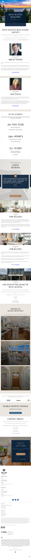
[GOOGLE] (15, 500)
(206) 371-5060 (25, 2)
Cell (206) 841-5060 (4, 491)
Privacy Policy (10, 534)
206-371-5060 (16, 431)
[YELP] (13, 500)
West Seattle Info (4, 514)
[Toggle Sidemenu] (29, 2)
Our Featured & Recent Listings (6, 505)
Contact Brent (3, 507)
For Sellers (3, 511)
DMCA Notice (3, 515)
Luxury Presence (11, 532)
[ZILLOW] (18, 500)
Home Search (3, 506)
